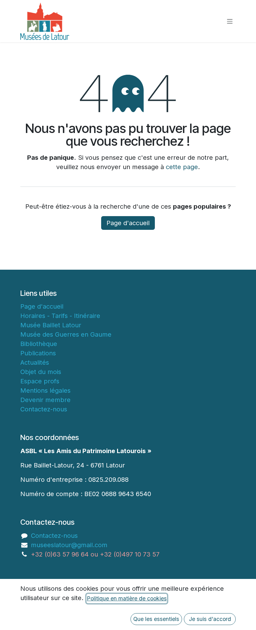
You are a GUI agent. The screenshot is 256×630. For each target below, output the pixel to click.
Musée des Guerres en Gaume (65, 334)
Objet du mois (40, 372)
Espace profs (39, 381)
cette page (182, 167)
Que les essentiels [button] (156, 619)
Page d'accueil (128, 223)
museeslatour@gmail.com (69, 545)
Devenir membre (45, 400)
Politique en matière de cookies (127, 598)
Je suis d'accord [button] (210, 619)
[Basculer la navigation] (230, 21)
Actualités (34, 362)
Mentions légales (45, 390)
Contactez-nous (43, 409)
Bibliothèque (38, 344)
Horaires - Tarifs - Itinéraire (60, 316)
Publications (38, 353)
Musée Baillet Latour (50, 325)
